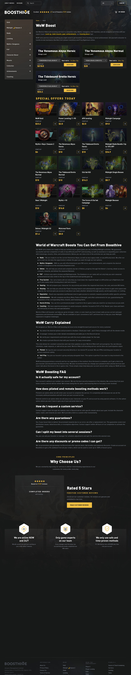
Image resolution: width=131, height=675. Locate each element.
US (103, 3)
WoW (65, 662)
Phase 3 (88, 666)
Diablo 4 (111, 662)
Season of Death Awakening (116, 665)
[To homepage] (20, 663)
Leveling (65, 673)
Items (110, 673)
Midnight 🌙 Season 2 (69, 668)
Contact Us (43, 670)
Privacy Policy (44, 668)
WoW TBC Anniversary (91, 663)
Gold (64, 665)
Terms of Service (45, 673)
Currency (111, 668)
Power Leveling (90, 669)
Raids (64, 670)
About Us (42, 665)
